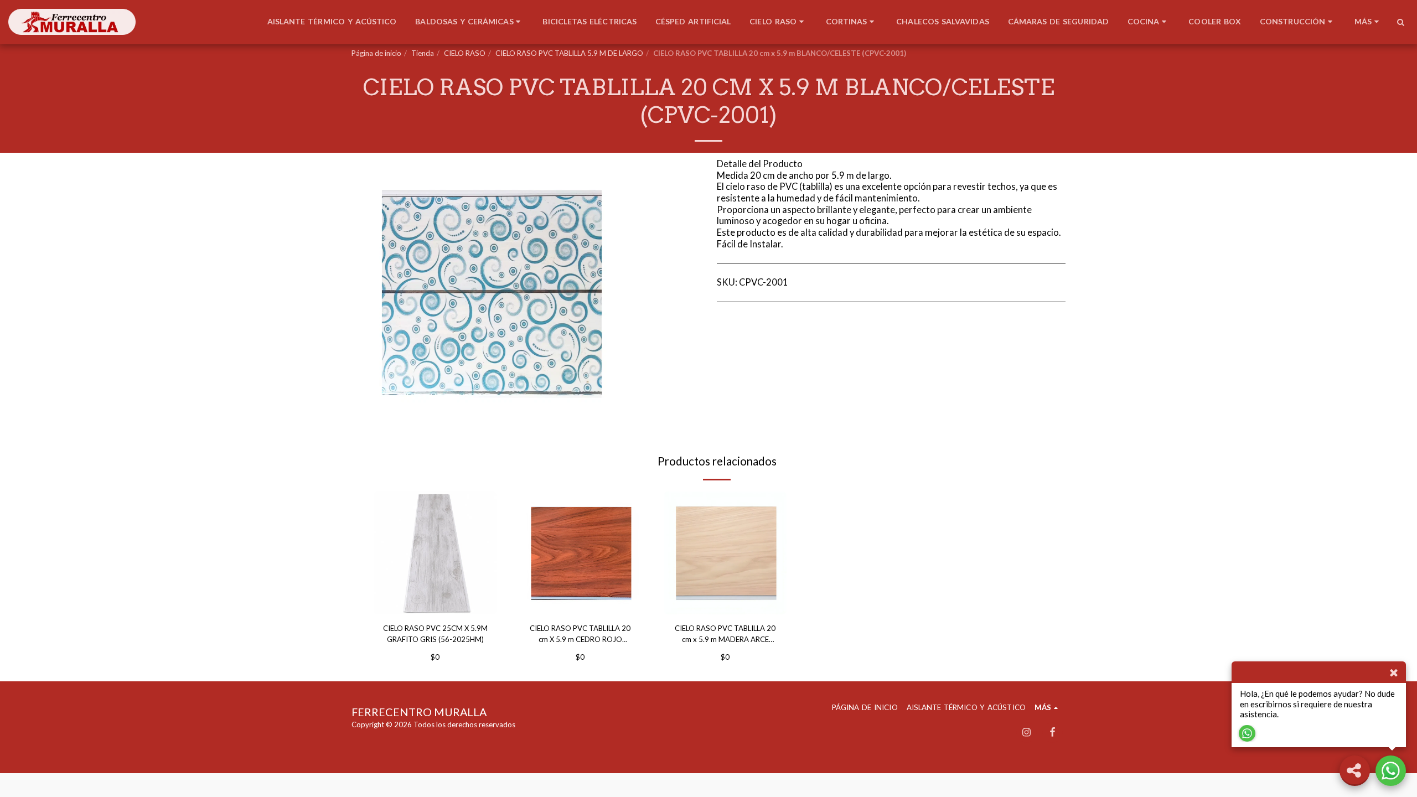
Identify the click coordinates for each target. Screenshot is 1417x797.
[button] (1400, 22)
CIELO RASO (464, 53)
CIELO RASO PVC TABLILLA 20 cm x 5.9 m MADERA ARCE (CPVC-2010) (725, 634)
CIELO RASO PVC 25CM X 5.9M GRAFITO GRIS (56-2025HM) (435, 634)
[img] (435, 552)
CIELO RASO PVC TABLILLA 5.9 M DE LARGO (569, 53)
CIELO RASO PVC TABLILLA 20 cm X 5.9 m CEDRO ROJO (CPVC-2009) (580, 634)
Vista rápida (435, 601)
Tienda (422, 53)
